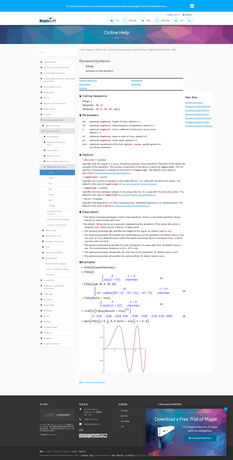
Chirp (51, 172)
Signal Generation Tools (56, 167)
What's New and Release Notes (56, 67)
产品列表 (124, 411)
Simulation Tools (53, 156)
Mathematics (49, 92)
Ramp (51, 178)
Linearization (52, 150)
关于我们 (44, 404)
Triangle (52, 205)
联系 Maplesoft (174, 15)
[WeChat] (105, 435)
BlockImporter (51, 258)
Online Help (100, 49)
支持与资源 (125, 421)
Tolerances (49, 274)
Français (57, 451)
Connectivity (49, 280)
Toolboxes (48, 332)
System (47, 316)
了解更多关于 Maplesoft (48, 435)
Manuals (47, 321)
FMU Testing (50, 230)
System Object (53, 136)
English (49, 451)
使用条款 (84, 455)
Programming (49, 109)
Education (48, 299)
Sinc (50, 183)
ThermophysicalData (54, 252)
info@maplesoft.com (92, 424)
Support (90, 49)
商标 (113, 455)
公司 (122, 426)
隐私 (91, 455)
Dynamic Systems (52, 131)
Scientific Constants (53, 236)
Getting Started (50, 62)
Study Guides (49, 305)
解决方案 (124, 416)
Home (82, 49)
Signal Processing (52, 125)
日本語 (74, 451)
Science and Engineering (53, 120)
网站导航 (120, 455)
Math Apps (48, 294)
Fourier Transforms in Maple (57, 269)
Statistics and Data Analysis (55, 103)
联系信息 (83, 404)
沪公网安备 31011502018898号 (138, 455)
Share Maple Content (52, 87)
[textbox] (100, 267)
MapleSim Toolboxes (52, 344)
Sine (50, 189)
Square (51, 194)
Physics (47, 98)
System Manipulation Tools (58, 161)
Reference (48, 310)
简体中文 (82, 451)
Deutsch (66, 451)
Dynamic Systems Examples (58, 219)
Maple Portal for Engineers (56, 263)
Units (47, 247)
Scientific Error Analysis (55, 241)
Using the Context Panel (57, 225)
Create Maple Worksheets (54, 73)
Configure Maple (50, 327)
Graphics (47, 114)
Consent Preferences (102, 455)
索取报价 (188, 15)
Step (50, 200)
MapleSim (48, 338)
